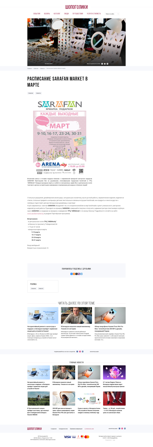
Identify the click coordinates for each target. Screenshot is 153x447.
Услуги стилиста (94, 14)
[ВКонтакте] (71, 274)
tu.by (114, 440)
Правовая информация (76, 428)
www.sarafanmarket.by (35, 213)
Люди (66, 14)
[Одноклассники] (74, 274)
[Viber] (79, 274)
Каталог (57, 14)
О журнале (54, 428)
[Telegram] (81, 274)
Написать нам (90, 428)
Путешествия (78, 14)
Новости (42, 68)
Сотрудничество (63, 428)
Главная (29, 68)
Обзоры (47, 14)
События (36, 14)
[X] (76, 274)
